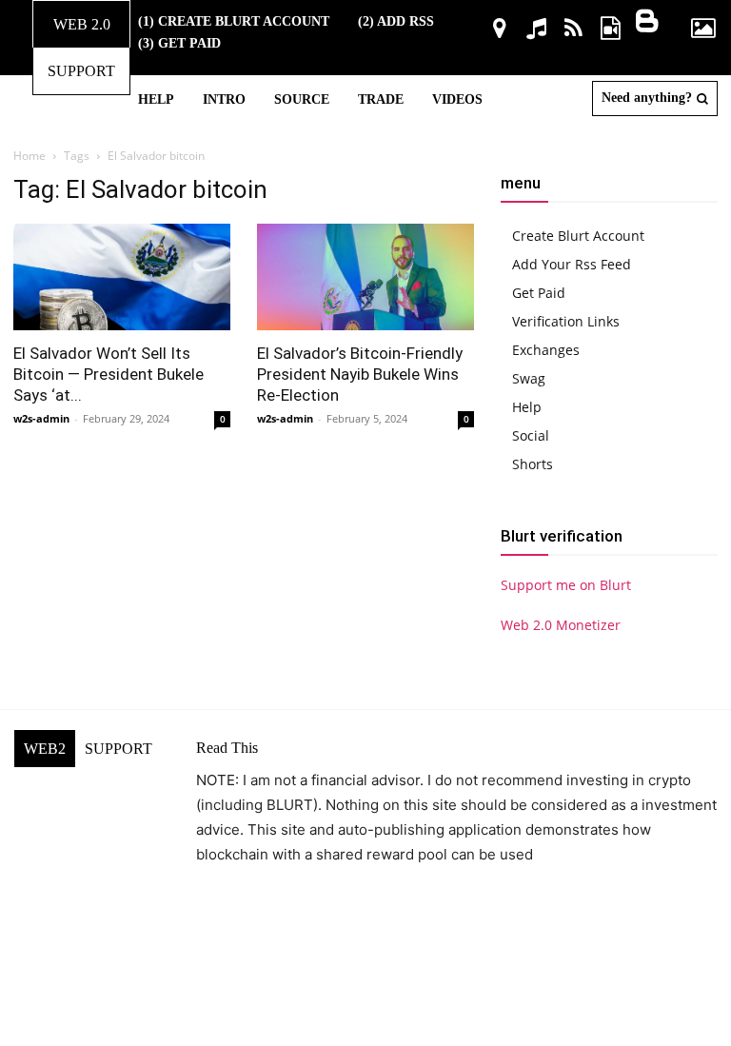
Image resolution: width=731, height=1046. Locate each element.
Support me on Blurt (566, 585)
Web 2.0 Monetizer (561, 625)
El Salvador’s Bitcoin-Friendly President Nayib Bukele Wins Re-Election (360, 374)
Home (29, 156)
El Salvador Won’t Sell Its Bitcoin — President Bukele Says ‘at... (108, 374)
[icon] (499, 31)
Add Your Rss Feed (571, 264)
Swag (528, 378)
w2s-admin (41, 418)
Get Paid (538, 293)
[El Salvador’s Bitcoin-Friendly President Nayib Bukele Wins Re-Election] (365, 277)
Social (530, 435)
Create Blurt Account (578, 236)
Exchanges (546, 350)
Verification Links (566, 321)
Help (527, 407)
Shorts (532, 464)
